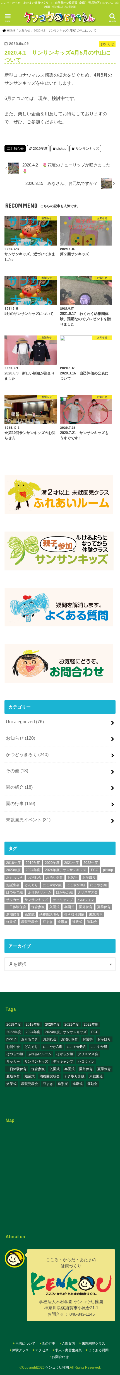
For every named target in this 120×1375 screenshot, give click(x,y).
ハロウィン (86, 900)
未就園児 (95, 914)
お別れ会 (34, 877)
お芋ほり (89, 877)
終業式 (11, 922)
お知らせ (17, 149)
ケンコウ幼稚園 (57, 1367)
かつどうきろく (27, 754)
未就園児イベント (28, 819)
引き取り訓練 (74, 914)
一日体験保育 (16, 907)
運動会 (92, 922)
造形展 (62, 922)
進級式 (77, 922)
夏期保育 (13, 914)
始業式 (30, 914)
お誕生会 (13, 885)
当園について (25, 1343)
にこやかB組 (75, 885)
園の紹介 (19, 787)
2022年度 (90, 863)
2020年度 (52, 863)
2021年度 (71, 863)
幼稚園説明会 (49, 914)
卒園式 (69, 907)
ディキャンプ (63, 900)
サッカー (13, 900)
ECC (94, 870)
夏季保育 (104, 907)
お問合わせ (60, 1357)
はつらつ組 (14, 892)
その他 (17, 770)
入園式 (54, 907)
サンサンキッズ (87, 149)
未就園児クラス (93, 1343)
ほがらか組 (64, 892)
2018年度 (13, 863)
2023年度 (13, 870)
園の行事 (20, 803)
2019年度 (40, 149)
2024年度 (33, 870)
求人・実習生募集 (68, 1350)
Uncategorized (25, 721)
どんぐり (31, 885)
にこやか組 (98, 885)
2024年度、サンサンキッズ (65, 870)
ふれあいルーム (39, 892)
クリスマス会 (88, 892)
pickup (61, 149)
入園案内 (68, 1343)
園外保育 (85, 907)
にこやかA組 (52, 885)
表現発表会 (29, 922)
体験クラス (20, 1350)
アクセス (42, 1350)
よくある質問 (98, 1350)
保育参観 (38, 907)
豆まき (48, 922)
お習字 (73, 877)
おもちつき (14, 877)
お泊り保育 (54, 877)
